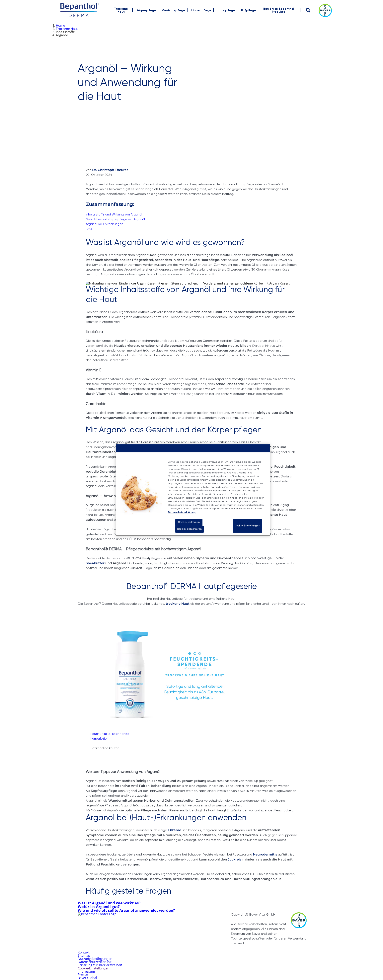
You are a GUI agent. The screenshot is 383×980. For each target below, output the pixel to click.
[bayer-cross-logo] (325, 10)
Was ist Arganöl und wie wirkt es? (109, 902)
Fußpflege (248, 10)
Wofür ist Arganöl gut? (99, 906)
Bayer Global (87, 978)
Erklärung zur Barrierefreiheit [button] (100, 965)
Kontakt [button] (84, 952)
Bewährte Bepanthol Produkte (278, 10)
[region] (193, 490)
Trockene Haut (121, 10)
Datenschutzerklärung (95, 962)
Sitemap (84, 955)
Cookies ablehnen (189, 522)
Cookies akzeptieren (189, 529)
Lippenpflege (201, 10)
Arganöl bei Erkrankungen (104, 224)
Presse (83, 974)
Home (60, 25)
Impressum (86, 971)
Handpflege (226, 10)
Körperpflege (146, 10)
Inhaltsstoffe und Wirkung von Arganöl (114, 214)
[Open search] (308, 10)
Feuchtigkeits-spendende (110, 734)
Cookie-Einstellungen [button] (93, 968)
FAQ (89, 229)
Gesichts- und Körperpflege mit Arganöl (115, 219)
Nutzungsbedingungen (95, 958)
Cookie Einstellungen (247, 526)
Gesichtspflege (173, 10)
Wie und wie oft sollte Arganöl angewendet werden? (126, 910)
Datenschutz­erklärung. (182, 512)
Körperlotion (100, 738)
